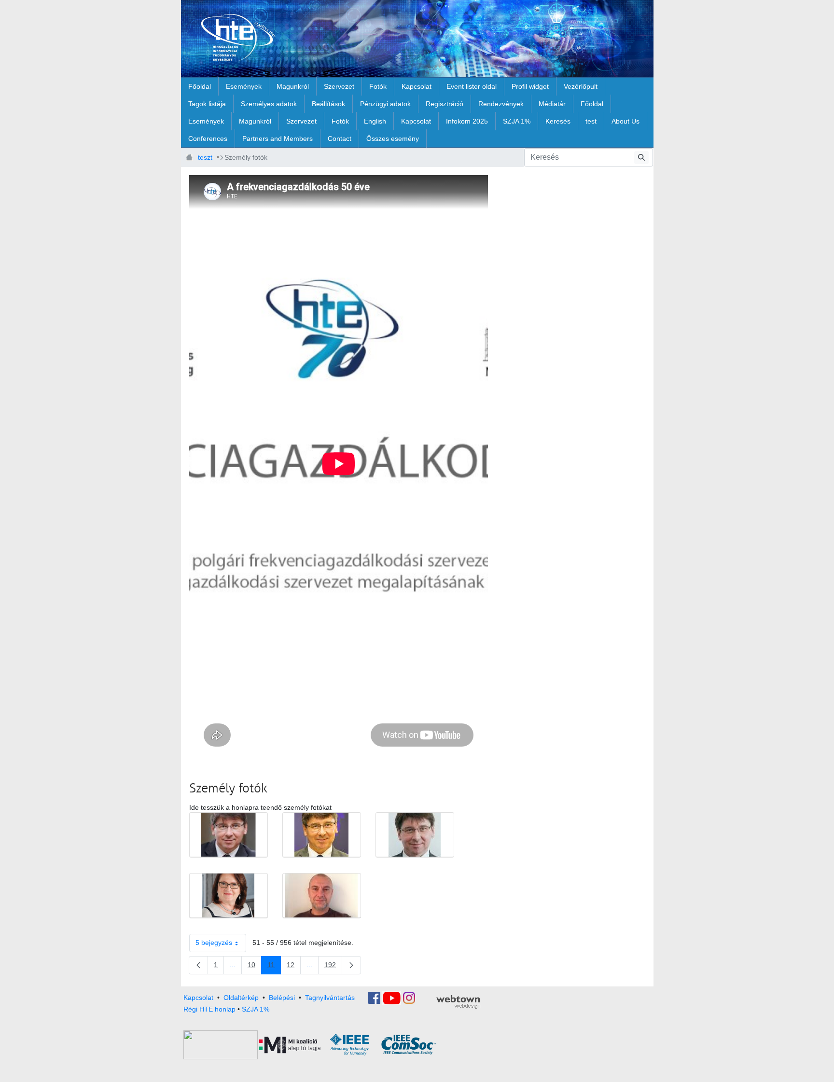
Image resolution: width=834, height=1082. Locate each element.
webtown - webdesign (458, 1002)
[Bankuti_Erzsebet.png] (228, 895)
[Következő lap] (351, 965)
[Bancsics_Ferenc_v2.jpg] (414, 835)
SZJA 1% (255, 1009)
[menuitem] (199, 86)
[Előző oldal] (198, 965)
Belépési (282, 997)
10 (255, 966)
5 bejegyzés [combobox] (213, 942)
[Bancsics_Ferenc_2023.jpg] (321, 835)
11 (274, 966)
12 (294, 966)
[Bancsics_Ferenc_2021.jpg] (228, 835)
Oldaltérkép (241, 997)
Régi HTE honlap (209, 1009)
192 (333, 966)
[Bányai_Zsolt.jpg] (321, 895)
